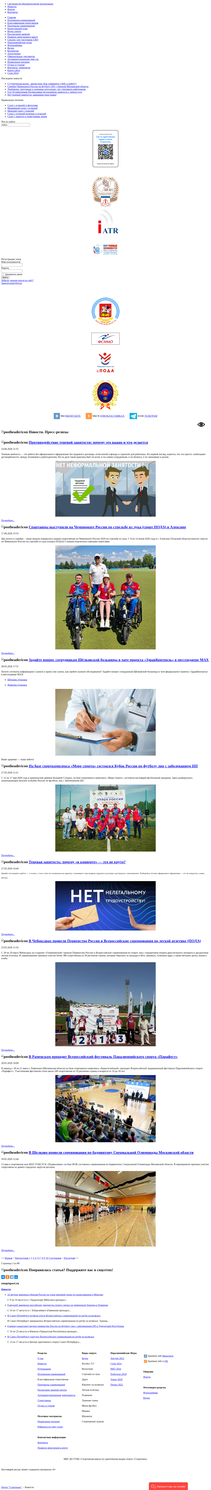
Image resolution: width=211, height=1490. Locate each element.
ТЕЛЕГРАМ (150, 416)
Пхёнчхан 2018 (118, 1374)
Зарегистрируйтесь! (11, 283)
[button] (168, 1486)
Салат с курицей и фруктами (22, 105)
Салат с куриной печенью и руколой (26, 113)
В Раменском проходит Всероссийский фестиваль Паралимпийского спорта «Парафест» (103, 1057)
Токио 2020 (116, 1379)
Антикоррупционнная (49, 1395)
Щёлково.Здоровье (17, 679)
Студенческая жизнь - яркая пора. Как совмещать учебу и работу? (42, 83)
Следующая (55, 1258)
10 (47, 1258)
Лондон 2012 (117, 1358)
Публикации (44, 1369)
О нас (41, 1358)
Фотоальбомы (150, 1392)
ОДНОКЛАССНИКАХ (112, 416)
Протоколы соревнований (51, 1384)
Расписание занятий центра (52, 1390)
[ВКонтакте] (3, 1277)
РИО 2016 (115, 1369)
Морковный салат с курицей (22, 108)
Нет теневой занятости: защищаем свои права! (32, 94)
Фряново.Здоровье (17, 685)
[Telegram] (12, 1277)
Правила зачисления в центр (53, 1448)
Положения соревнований (51, 1374)
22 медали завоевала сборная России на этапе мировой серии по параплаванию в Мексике (55, 1294)
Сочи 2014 (116, 1363)
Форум (146, 1377)
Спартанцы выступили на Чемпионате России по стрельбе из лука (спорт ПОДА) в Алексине (107, 527)
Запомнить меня (13, 274)
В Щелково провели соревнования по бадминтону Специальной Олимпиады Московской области (111, 1152)
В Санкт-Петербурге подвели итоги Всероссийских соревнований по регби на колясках (54, 1315)
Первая (8, 1258)
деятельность (68, 1395)
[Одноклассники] (7, 1277)
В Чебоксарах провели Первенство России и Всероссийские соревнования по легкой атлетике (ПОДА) (115, 941)
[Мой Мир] (16, 1277)
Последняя (69, 1258)
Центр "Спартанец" (11, 1487)
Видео (146, 1398)
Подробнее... (8, 520)
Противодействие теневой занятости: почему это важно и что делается (88, 442)
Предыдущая (21, 1258)
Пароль (5, 268)
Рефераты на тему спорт (50, 1426)
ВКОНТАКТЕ (73, 416)
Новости (6, 1289)
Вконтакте (167, 1356)
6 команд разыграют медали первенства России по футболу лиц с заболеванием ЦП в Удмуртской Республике (65, 1326)
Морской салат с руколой (20, 111)
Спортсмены (44, 1400)
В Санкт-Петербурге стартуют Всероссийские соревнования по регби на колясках (50, 1336)
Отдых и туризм (46, 1405)
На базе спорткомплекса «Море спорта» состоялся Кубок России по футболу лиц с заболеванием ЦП (113, 766)
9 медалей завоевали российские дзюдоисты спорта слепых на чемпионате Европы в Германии (57, 1305)
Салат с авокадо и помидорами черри (27, 116)
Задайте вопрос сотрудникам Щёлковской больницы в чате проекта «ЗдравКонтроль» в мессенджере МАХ (119, 660)
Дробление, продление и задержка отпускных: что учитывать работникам (46, 89)
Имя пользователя (10, 262)
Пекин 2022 (116, 1384)
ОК (166, 1361)
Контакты (43, 1442)
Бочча (85, 1358)
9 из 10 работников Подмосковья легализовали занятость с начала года (44, 92)
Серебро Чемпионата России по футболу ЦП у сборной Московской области (48, 86)
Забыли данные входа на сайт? (17, 280)
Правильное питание (49, 1421)
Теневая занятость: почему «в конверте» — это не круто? (77, 862)
